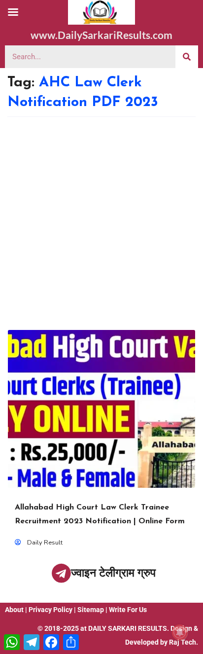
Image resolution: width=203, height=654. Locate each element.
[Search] (186, 56)
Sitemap (90, 610)
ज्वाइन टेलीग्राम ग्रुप (113, 573)
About (14, 610)
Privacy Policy (50, 610)
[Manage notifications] (180, 632)
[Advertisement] (101, 223)
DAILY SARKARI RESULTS (127, 628)
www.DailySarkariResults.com (101, 35)
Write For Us (128, 610)
